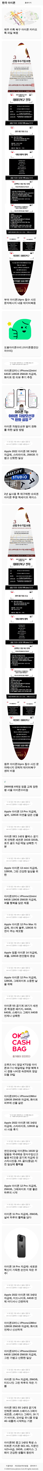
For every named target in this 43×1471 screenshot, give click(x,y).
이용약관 (9, 1466)
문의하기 (33, 1466)
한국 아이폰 (8, 2)
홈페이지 (28, 3)
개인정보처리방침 (21, 1466)
